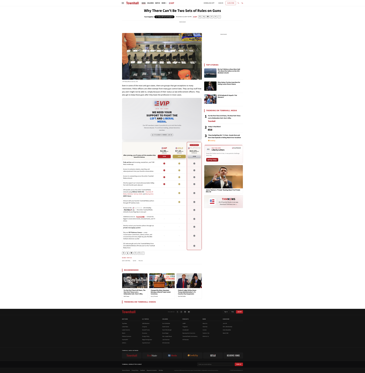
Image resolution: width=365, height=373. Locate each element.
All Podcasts (185, 339)
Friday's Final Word (214, 127)
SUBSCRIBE (230, 3)
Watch (123, 333)
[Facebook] (185, 311)
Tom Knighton (149, 17)
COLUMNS (150, 3)
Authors (124, 343)
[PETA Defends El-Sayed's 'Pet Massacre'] (210, 99)
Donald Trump (146, 330)
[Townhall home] (128, 312)
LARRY (184, 323)
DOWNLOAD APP (209, 3)
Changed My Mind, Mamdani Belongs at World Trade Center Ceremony (161, 292)
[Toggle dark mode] (242, 3)
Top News (124, 323)
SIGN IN (220, 3)
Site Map (161, 370)
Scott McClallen (182, 296)
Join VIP (239, 312)
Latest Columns (126, 330)
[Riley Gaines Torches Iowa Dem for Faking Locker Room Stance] (210, 86)
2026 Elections (145, 323)
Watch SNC (225, 333)
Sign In (226, 312)
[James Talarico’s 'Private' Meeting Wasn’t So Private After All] (223, 177)
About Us (205, 323)
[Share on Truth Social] (204, 16)
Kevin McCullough (166, 330)
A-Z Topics (145, 319)
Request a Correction (152, 370)
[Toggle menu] (123, 3)
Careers (205, 330)
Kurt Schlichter (166, 323)
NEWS (144, 3)
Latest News (125, 327)
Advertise (205, 327)
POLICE (141, 261)
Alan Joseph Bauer (167, 336)
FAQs (232, 312)
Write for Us (206, 336)
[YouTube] (188, 311)
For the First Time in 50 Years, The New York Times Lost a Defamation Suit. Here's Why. (134, 292)
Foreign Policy (145, 336)
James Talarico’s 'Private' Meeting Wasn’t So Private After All (223, 191)
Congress (144, 327)
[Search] (238, 3)
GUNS (134, 261)
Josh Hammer (166, 339)
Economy (144, 333)
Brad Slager (165, 333)
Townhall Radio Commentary (189, 336)
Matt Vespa (126, 296)
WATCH (157, 3)
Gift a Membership (227, 327)
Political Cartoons (126, 336)
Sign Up (238, 364)
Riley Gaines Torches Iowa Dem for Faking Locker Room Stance (229, 83)
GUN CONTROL (126, 261)
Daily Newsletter (227, 330)
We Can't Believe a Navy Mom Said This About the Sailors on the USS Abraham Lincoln (229, 71)
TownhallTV (125, 339)
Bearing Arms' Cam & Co (188, 333)
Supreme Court (146, 343)
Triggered (184, 327)
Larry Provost (154, 296)
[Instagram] (181, 311)
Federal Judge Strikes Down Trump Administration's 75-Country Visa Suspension (187, 292)
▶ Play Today (212, 160)
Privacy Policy (135, 370)
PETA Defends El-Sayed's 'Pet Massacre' (227, 96)
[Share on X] (200, 16)
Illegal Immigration (147, 339)
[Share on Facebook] (207, 16)
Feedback (142, 370)
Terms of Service (126, 370)
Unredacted (185, 330)
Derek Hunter (165, 327)
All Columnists (165, 343)
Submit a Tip (206, 333)
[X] (177, 311)
